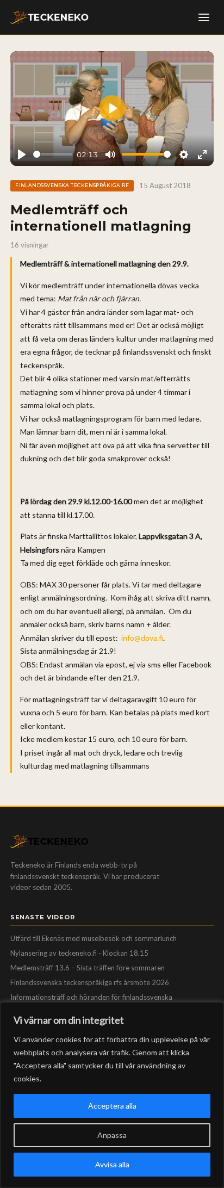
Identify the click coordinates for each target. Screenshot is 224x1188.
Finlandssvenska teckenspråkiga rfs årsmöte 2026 (89, 982)
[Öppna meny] (204, 17)
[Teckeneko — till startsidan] (49, 17)
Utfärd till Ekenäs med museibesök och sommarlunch (93, 938)
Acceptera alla (112, 1105)
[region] (112, 1095)
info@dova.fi (142, 637)
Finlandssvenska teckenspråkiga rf (72, 185)
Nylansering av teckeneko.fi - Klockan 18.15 (79, 953)
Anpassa (112, 1135)
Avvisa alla (112, 1164)
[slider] (53, 154)
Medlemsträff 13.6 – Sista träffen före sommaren (87, 967)
